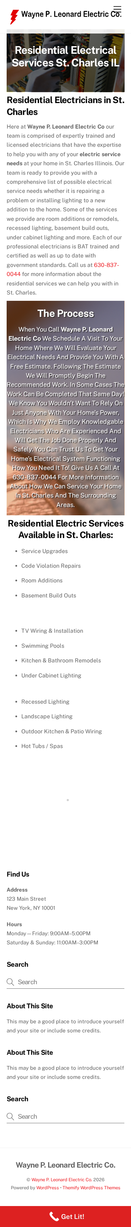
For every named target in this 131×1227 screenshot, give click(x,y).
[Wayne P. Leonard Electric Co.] (64, 30)
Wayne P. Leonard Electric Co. (61, 1194)
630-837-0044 (34, 492)
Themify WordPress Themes (92, 1202)
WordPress (47, 1202)
